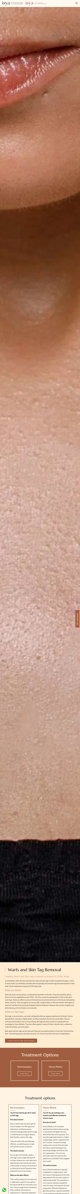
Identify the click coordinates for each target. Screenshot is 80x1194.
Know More (24, 1073)
